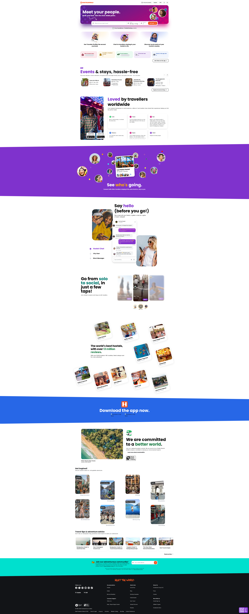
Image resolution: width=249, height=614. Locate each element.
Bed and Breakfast (111, 594)
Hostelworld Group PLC (158, 587)
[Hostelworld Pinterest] (89, 588)
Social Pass (132, 587)
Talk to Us (109, 601)
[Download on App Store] (91, 137)
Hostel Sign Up (156, 601)
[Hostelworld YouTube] (86, 588)
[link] (102, 331)
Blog (131, 590)
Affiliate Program (156, 604)
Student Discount (134, 604)
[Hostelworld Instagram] (82, 588)
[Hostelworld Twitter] (79, 588)
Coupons (101, 611)
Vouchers (107, 611)
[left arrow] (164, 75)
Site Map (122, 611)
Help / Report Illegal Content (113, 604)
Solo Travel (132, 601)
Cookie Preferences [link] (130, 611)
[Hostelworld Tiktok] (92, 588)
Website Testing (114, 611)
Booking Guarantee (134, 594)
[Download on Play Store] (101, 137)
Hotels (108, 590)
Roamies (132, 607)
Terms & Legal (93, 611)
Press (154, 590)
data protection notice (109, 566)
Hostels (108, 587)
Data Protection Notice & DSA (81, 611)
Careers (155, 594)
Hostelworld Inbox (157, 607)
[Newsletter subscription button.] (155, 562)
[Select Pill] (164, 2)
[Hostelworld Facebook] (76, 588)
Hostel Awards (133, 597)
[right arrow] (167, 75)
